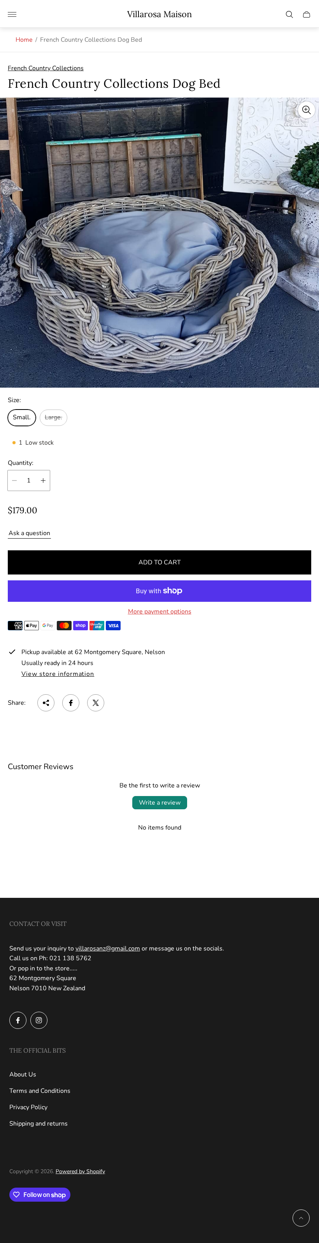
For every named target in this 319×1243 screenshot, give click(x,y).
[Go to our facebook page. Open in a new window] (17, 1020)
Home (24, 39)
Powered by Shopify (80, 1171)
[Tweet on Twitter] (95, 702)
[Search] (289, 14)
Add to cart (159, 562)
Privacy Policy (28, 1107)
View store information (57, 674)
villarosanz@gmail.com (107, 948)
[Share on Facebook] (70, 702)
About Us (22, 1074)
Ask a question (29, 533)
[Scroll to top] (301, 1218)
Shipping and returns (38, 1123)
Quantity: (20, 462)
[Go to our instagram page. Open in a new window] (38, 1020)
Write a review (160, 802)
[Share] (45, 702)
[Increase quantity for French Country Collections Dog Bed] (43, 480)
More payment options (159, 611)
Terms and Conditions (39, 1091)
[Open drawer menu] (12, 14)
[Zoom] (306, 110)
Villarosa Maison (159, 14)
